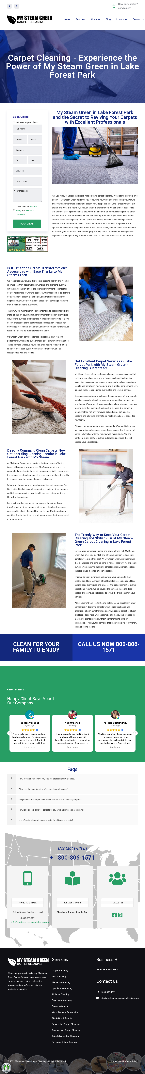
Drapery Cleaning (60, 1006)
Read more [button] (29, 747)
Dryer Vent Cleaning (62, 1000)
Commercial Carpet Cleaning (66, 1030)
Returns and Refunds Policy (124, 1061)
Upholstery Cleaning (62, 988)
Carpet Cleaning (60, 970)
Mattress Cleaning (61, 982)
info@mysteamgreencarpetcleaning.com (30, 922)
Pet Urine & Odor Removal (64, 1042)
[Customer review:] (6, 1072)
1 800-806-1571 (108, 992)
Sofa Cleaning (59, 976)
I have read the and (26, 210)
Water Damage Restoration (65, 1012)
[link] (28, 962)
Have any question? (128, 4)
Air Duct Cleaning (60, 994)
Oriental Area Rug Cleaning (65, 1036)
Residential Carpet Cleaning (66, 1024)
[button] (135, 733)
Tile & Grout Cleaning (62, 1018)
